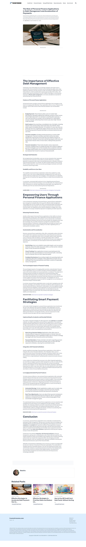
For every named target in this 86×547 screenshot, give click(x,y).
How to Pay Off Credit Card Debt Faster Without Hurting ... (64, 500)
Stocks (64, 3)
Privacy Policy (72, 520)
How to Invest (70, 3)
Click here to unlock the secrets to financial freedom (44, 412)
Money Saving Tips (58, 3)
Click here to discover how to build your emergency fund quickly (45, 190)
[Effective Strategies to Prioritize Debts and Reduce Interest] (43, 494)
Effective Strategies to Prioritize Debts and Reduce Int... (42, 500)
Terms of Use (72, 521)
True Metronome (73, 523)
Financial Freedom (38, 3)
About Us (71, 518)
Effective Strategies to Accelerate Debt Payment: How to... (21, 500)
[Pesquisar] (76, 3)
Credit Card (29, 3)
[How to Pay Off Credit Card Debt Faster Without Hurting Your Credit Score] (64, 494)
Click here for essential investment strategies (42, 294)
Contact (71, 519)
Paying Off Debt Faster (47, 3)
